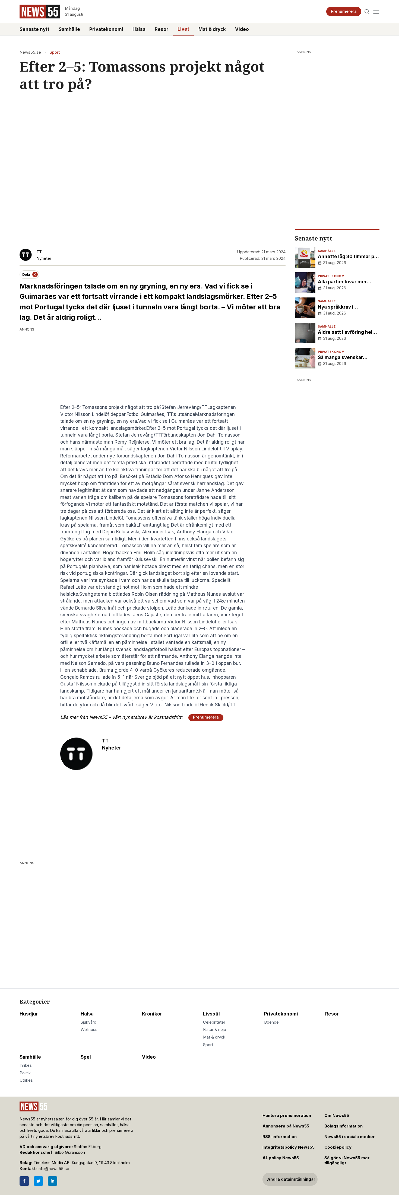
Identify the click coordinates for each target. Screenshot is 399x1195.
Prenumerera (344, 11)
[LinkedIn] (52, 1181)
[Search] (367, 11)
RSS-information (279, 1136)
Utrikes (26, 1080)
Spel (86, 1057)
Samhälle (69, 29)
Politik (25, 1073)
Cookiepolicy (338, 1147)
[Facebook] (24, 1181)
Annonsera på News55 (285, 1126)
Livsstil (211, 1014)
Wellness (89, 1029)
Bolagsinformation (343, 1126)
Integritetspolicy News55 (288, 1147)
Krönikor (152, 1014)
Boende (271, 1022)
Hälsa (138, 29)
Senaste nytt (34, 29)
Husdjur (29, 1014)
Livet (183, 29)
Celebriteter (214, 1022)
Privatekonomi (106, 29)
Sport (55, 52)
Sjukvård (88, 1022)
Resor (161, 29)
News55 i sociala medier (349, 1136)
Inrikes (26, 1065)
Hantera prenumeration (286, 1115)
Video (242, 29)
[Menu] (376, 11)
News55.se (30, 52)
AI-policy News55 (280, 1157)
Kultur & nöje (214, 1029)
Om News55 (336, 1115)
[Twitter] (38, 1181)
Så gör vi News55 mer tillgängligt (347, 1160)
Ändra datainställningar (291, 1179)
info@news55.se (53, 1168)
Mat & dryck (212, 29)
